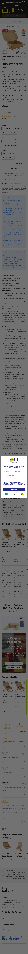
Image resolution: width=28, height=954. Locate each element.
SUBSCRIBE (14, 489)
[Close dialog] (25, 458)
